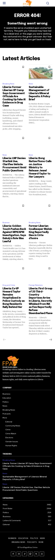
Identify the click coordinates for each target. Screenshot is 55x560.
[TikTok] (24, 554)
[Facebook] (13, 554)
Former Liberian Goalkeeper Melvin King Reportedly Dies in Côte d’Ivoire (40, 232)
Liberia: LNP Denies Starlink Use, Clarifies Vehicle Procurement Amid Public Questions (14, 164)
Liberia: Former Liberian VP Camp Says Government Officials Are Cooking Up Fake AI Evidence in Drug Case (14, 96)
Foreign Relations (36, 285)
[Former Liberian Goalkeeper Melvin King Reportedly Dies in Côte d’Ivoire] (40, 211)
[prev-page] (5, 340)
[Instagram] (19, 554)
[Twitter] (36, 554)
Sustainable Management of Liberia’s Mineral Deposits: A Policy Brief (39, 93)
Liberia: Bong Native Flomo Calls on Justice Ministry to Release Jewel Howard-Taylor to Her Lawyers (40, 167)
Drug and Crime (9, 285)
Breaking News (8, 84)
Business (6, 222)
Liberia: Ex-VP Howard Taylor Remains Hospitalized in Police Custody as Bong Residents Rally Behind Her (14, 298)
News (31, 84)
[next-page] (50, 340)
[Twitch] (30, 554)
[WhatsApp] (42, 554)
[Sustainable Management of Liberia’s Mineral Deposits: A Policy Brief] (40, 72)
